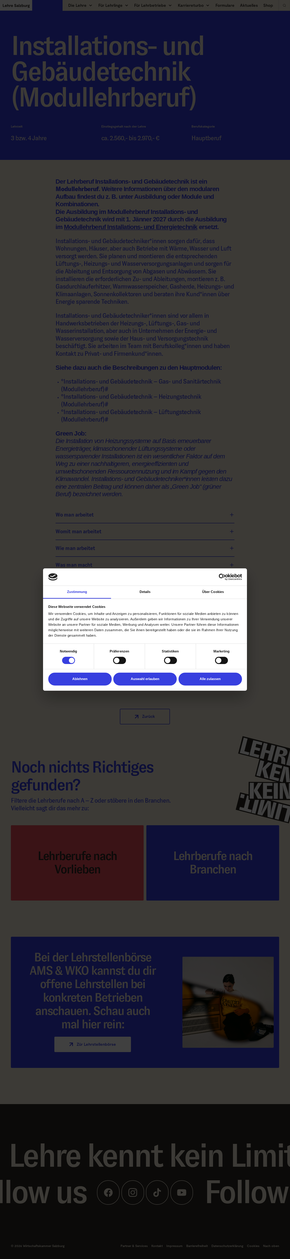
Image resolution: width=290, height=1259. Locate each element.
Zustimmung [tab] (77, 592)
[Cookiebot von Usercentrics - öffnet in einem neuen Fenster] (222, 577)
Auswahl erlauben (145, 679)
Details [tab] (145, 592)
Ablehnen (79, 679)
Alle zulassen (210, 679)
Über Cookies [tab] (213, 592)
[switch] (119, 660)
